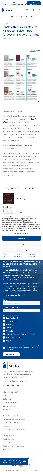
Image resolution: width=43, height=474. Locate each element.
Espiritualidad (12, 318)
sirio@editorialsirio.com (17, 381)
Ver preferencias (22, 250)
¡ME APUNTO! (11, 354)
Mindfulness (11, 321)
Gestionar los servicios (21, 233)
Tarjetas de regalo (10, 402)
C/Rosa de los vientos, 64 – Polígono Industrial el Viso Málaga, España (18, 372)
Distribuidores (8, 439)
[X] (26, 16)
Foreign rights (8, 435)
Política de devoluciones (13, 446)
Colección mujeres (11, 422)
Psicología (10, 324)
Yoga (8, 340)
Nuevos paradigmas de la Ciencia (20, 334)
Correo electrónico (11, 307)
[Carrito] (39, 10)
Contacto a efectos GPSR (14, 429)
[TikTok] (22, 385)
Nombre (6, 300)
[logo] (8, 10)
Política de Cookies (30, 470)
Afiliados (6, 409)
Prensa (5, 24)
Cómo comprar (9, 406)
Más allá (9, 331)
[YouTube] (21, 16)
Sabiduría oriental (13, 337)
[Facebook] (16, 16)
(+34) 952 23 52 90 (19, 377)
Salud (8, 328)
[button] (23, 10)
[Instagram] (12, 16)
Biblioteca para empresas (14, 419)
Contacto (7, 442)
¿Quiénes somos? (10, 392)
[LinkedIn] (31, 16)
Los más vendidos (10, 415)
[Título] (8, 198)
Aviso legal (7, 449)
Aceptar (21, 238)
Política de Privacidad (14, 470)
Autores (6, 426)
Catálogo (7, 399)
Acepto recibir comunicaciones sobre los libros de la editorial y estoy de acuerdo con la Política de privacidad (22, 347)
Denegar (21, 244)
